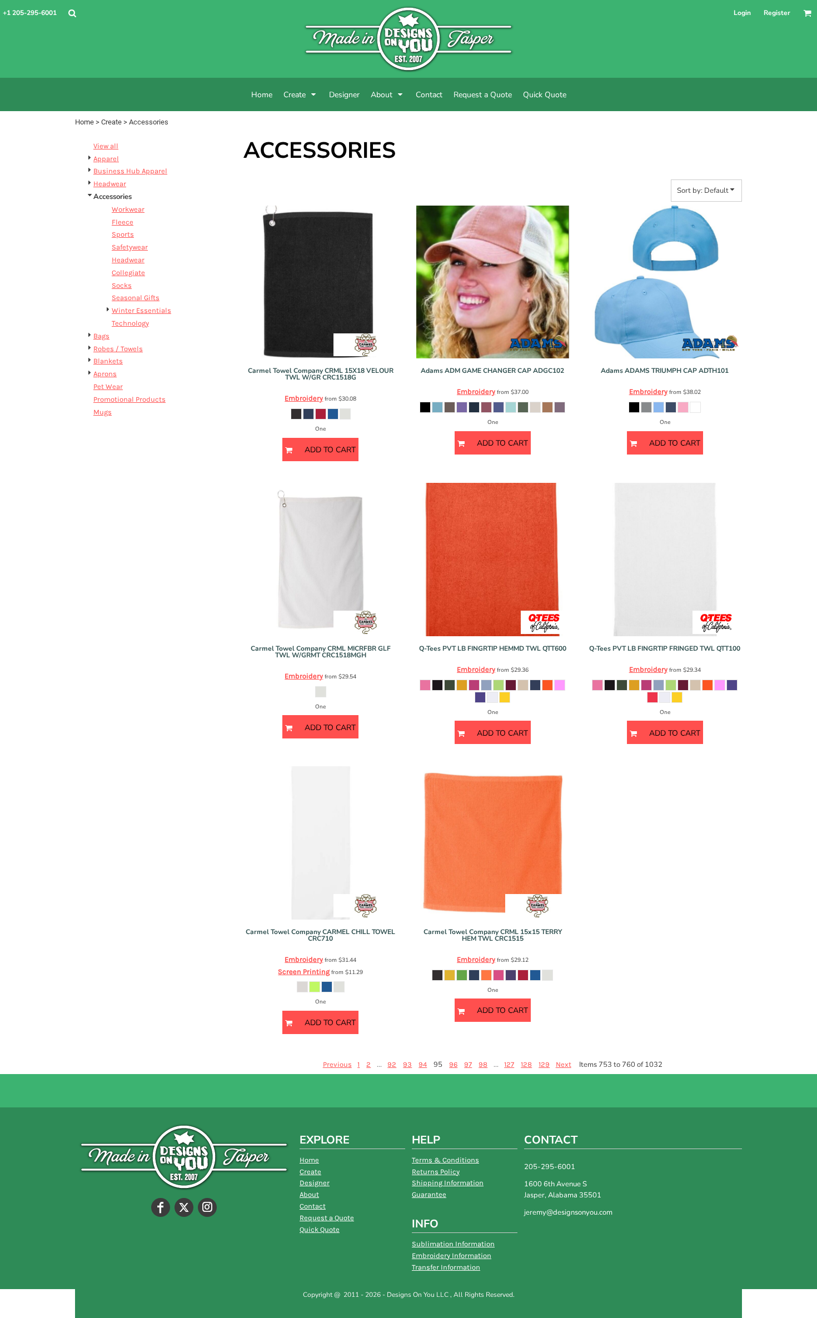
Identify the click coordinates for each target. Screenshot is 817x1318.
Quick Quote (320, 1229)
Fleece (122, 222)
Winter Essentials (141, 310)
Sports (123, 234)
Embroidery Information (451, 1255)
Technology (130, 323)
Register (777, 12)
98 (483, 1064)
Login (742, 12)
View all (105, 146)
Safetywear (130, 247)
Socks (122, 285)
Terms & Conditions (445, 1160)
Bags (101, 336)
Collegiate (128, 272)
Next (563, 1064)
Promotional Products (129, 399)
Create (111, 122)
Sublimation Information (453, 1244)
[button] (72, 13)
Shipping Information (448, 1183)
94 (423, 1064)
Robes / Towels (118, 349)
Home (84, 122)
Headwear (109, 183)
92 (391, 1064)
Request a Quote (327, 1218)
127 (509, 1064)
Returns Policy (436, 1171)
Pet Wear (108, 386)
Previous (337, 1064)
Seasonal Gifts (136, 297)
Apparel (106, 158)
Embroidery (304, 398)
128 (526, 1064)
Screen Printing (304, 971)
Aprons (105, 374)
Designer (315, 1183)
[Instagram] (207, 1207)
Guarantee (429, 1194)
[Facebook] (160, 1207)
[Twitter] (184, 1207)
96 (453, 1064)
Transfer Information (446, 1267)
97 (468, 1064)
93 (407, 1064)
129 (544, 1064)
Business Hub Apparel (130, 171)
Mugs (102, 412)
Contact (313, 1206)
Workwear (128, 209)
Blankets (108, 361)
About (309, 1194)
